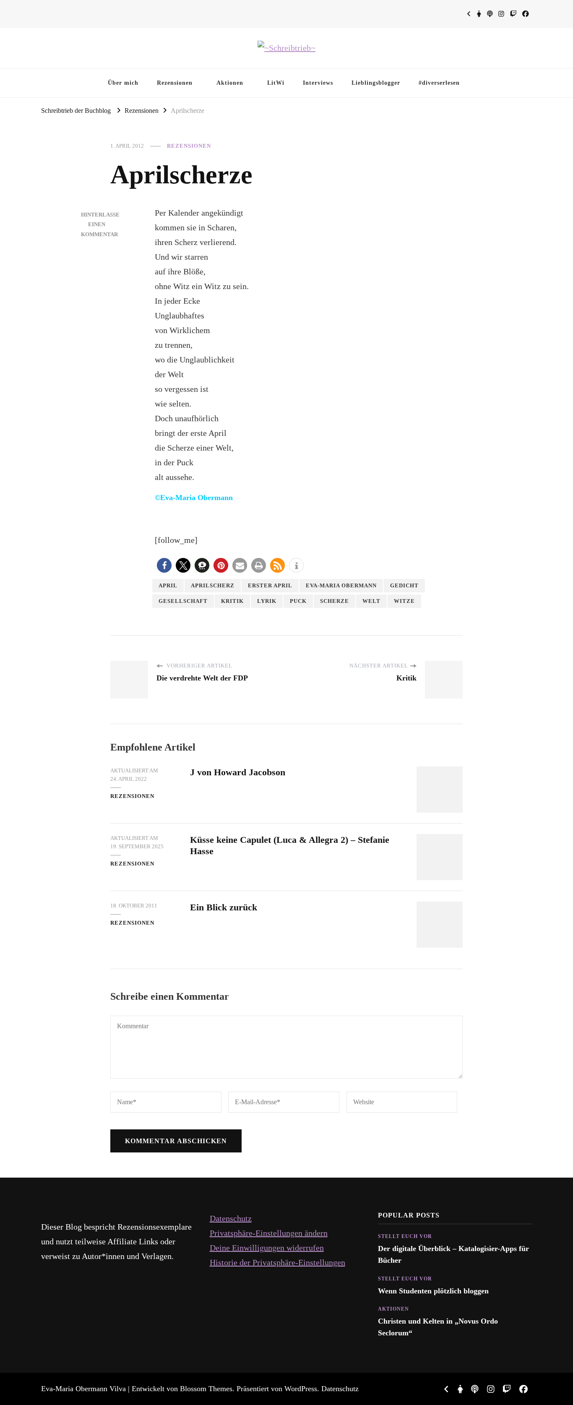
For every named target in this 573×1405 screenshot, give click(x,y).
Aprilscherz (212, 585)
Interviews (318, 82)
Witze (404, 601)
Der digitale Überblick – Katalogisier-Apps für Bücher (453, 1254)
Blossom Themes (206, 1388)
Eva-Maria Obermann (341, 585)
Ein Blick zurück (223, 907)
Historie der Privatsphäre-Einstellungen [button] (277, 1262)
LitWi (275, 82)
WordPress (300, 1388)
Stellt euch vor (405, 1236)
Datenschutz (231, 1218)
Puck (298, 601)
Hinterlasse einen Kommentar (100, 224)
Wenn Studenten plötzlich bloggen (433, 1291)
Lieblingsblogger (376, 82)
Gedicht (404, 585)
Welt (371, 601)
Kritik (232, 601)
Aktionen (229, 82)
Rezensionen (175, 82)
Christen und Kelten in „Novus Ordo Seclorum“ (438, 1327)
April (168, 585)
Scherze (334, 601)
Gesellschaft (183, 601)
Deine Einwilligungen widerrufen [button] (267, 1247)
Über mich (123, 82)
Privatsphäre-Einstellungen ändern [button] (269, 1233)
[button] (164, 565)
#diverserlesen (439, 82)
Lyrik (266, 601)
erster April (270, 585)
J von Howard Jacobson (237, 772)
